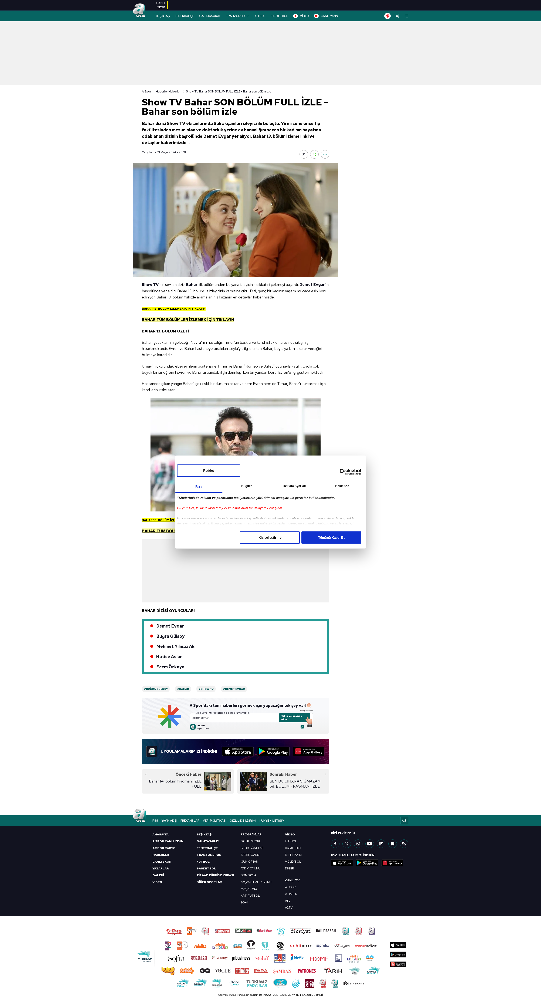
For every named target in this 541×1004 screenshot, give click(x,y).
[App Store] (238, 751)
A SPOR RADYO (164, 848)
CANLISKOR (160, 5)
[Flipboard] (381, 843)
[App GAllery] (309, 751)
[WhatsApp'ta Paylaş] (314, 154)
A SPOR (290, 887)
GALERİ (158, 875)
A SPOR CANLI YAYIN (167, 841)
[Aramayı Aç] (404, 820)
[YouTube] (369, 843)
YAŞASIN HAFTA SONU (256, 882)
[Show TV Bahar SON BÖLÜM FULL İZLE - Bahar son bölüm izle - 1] (235, 454)
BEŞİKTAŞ (163, 16)
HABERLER (160, 855)
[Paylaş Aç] (397, 16)
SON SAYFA (248, 875)
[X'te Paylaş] (304, 154)
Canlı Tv (292, 880)
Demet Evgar (312, 284)
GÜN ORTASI (249, 861)
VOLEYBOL (293, 861)
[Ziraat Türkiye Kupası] (387, 16)
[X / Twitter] (346, 843)
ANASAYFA (160, 834)
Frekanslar (189, 820)
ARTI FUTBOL (250, 895)
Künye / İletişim (272, 820)
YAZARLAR (160, 868)
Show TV (150, 284)
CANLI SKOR (161, 861)
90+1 (244, 902)
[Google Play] (273, 751)
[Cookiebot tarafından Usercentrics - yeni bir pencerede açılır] (342, 472)
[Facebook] (335, 843)
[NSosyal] (392, 843)
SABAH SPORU (251, 841)
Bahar (191, 284)
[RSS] (404, 843)
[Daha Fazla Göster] (325, 154)
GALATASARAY (210, 16)
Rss (155, 820)
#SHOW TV (206, 689)
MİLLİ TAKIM (293, 855)
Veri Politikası (214, 820)
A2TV (289, 907)
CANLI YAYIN (329, 16)
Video (290, 834)
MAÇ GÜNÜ (249, 889)
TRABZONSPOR (237, 16)
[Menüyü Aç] (406, 16)
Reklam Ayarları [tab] (294, 485)
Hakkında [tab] (342, 485)
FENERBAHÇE (184, 16)
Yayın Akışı (169, 820)
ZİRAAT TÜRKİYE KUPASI (215, 875)
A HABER (291, 894)
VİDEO (304, 16)
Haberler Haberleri (168, 91)
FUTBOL (260, 16)
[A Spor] (139, 10)
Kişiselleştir (267, 537)
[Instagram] (358, 843)
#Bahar (183, 689)
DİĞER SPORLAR (209, 882)
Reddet (208, 470)
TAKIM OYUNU (250, 868)
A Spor (146, 91)
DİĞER (289, 868)
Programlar (251, 834)
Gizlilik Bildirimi (243, 820)
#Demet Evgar (234, 689)
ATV (287, 901)
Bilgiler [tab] (246, 485)
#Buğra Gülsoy (156, 689)
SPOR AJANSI (250, 855)
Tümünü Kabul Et (331, 537)
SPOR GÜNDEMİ (252, 848)
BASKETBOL (279, 16)
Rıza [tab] (198, 486)
